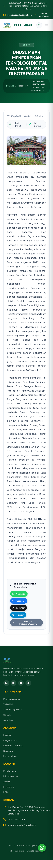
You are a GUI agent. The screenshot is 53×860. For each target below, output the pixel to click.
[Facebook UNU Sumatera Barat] (6, 683)
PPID (5, 792)
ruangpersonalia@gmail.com (19, 15)
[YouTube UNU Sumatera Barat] (21, 683)
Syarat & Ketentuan (35, 851)
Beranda (10, 86)
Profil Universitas (11, 698)
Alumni (6, 781)
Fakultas (7, 734)
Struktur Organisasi (12, 709)
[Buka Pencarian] (39, 25)
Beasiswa (8, 750)
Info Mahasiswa (10, 776)
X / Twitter (20, 608)
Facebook (20, 601)
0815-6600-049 (44, 14)
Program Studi (10, 740)
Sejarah (7, 714)
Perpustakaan (10, 756)
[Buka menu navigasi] (47, 25)
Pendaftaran (9, 771)
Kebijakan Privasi (16, 851)
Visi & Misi (8, 704)
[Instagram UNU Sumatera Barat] (13, 683)
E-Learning (8, 787)
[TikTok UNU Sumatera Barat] (28, 683)
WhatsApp (20, 594)
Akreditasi (8, 720)
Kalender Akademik (13, 745)
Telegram (20, 615)
